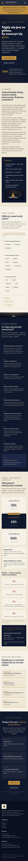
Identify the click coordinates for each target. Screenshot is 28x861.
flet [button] (7, 280)
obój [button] (16, 283)
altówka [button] (8, 265)
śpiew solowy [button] (9, 301)
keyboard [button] (17, 244)
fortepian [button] (8, 244)
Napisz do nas (14, 783)
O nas (3, 822)
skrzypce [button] (15, 262)
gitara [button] (7, 258)
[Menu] (25, 2)
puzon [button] (7, 290)
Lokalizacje (4, 827)
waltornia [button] (16, 287)
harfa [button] (7, 262)
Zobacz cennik (14, 787)
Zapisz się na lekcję (9, 58)
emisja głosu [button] (9, 305)
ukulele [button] (15, 258)
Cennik (3, 825)
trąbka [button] (7, 287)
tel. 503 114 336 (5, 834)
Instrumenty (4, 823)
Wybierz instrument (9, 63)
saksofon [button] (8, 283)
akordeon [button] (8, 248)
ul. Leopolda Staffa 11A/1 (11, 769)
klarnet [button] (14, 280)
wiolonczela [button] (18, 265)
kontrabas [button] (8, 269)
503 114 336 (7, 741)
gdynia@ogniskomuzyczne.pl (13, 756)
